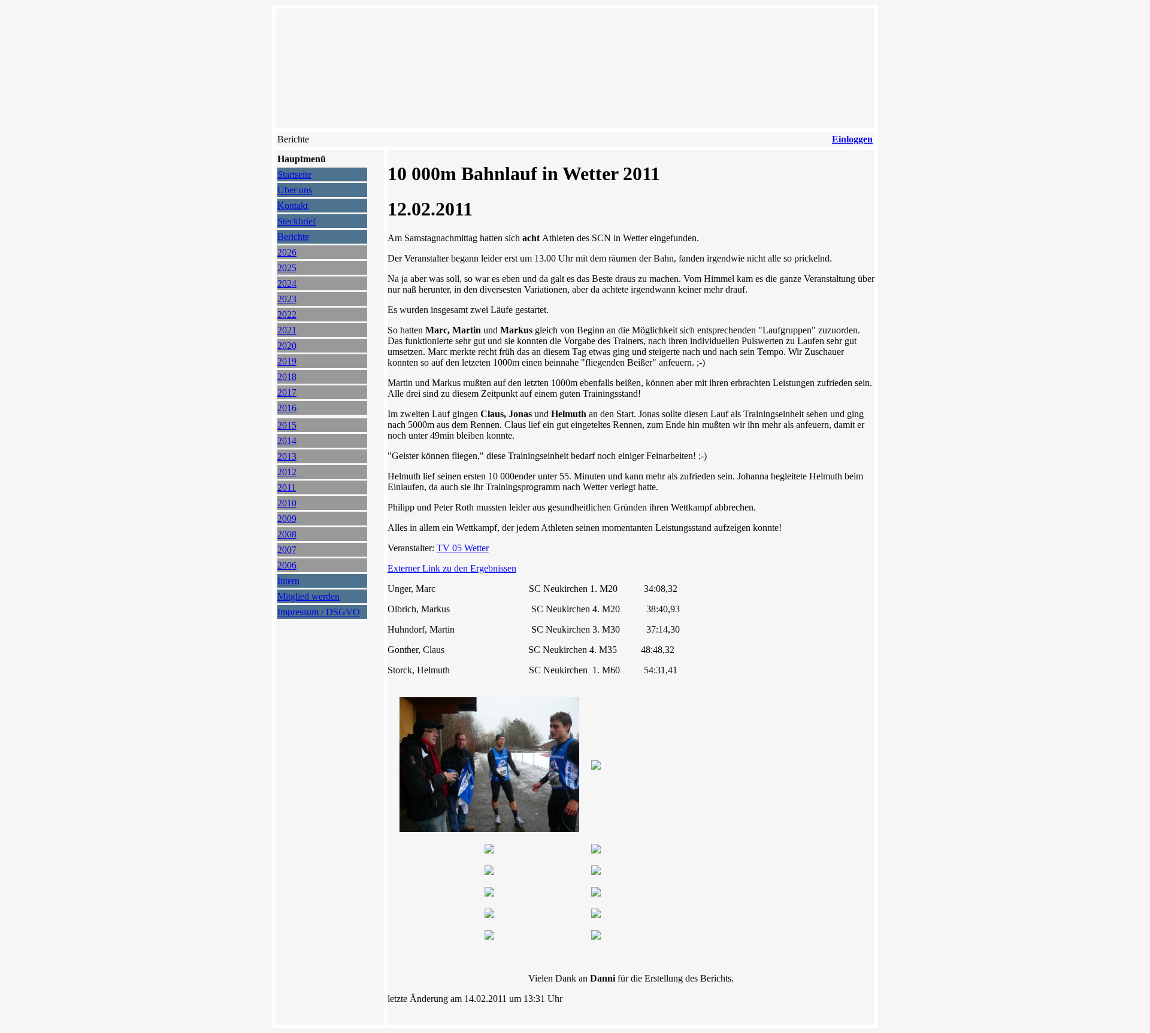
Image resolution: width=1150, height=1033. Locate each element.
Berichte (293, 237)
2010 (286, 503)
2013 (286, 456)
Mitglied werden (308, 596)
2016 (286, 408)
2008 (286, 534)
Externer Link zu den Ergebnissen (452, 568)
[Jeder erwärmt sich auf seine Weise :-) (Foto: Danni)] (489, 829)
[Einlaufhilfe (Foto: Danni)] (596, 766)
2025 (286, 268)
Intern (288, 581)
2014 (286, 441)
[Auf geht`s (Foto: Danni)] (596, 850)
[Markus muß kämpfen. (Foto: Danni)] (596, 872)
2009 (286, 519)
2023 (286, 299)
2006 (286, 565)
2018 (286, 377)
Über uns (294, 190)
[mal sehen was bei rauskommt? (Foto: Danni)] (489, 872)
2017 (286, 392)
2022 (286, 314)
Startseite (294, 174)
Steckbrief (296, 221)
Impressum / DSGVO (318, 612)
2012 (286, 472)
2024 (286, 283)
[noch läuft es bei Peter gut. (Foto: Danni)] (489, 893)
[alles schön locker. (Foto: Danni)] (596, 893)
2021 (286, 330)
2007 (286, 550)
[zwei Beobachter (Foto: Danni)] (596, 915)
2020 (286, 346)
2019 (286, 361)
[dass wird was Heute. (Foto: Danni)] (489, 850)
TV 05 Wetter (463, 548)
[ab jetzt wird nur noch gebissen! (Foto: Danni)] (489, 915)
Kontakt (292, 205)
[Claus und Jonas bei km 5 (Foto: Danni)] (596, 936)
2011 (286, 487)
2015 (286, 425)
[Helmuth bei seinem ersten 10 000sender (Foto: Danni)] (489, 936)
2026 (286, 252)
